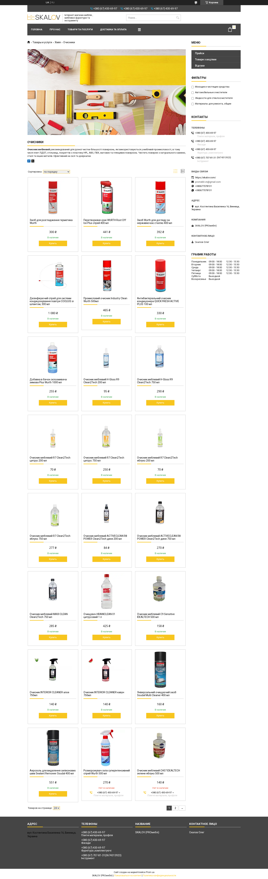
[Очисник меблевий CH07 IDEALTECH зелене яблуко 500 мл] (160, 748)
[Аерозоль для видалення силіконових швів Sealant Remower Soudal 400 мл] (53, 748)
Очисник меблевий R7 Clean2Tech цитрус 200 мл (50, 459)
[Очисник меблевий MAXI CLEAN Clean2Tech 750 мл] (53, 591)
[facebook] (28, 161)
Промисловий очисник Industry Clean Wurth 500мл (105, 300)
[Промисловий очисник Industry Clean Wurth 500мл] (106, 275)
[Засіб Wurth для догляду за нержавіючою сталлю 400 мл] (160, 197)
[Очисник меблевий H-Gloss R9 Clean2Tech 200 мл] (106, 357)
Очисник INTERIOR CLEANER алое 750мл (49, 694)
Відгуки (200, 65)
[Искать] (177, 18)
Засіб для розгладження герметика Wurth (51, 221)
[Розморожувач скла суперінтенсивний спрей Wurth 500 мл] (106, 748)
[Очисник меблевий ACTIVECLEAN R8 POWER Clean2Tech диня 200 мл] (106, 513)
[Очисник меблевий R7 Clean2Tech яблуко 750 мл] (53, 513)
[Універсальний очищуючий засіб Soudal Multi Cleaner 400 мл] (160, 669)
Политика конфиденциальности (159, 875)
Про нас (55, 29)
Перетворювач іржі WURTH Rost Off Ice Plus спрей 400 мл (104, 221)
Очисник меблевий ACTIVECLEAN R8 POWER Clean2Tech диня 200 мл (105, 537)
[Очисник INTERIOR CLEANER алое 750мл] (53, 669)
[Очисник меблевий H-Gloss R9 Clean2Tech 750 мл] (160, 357)
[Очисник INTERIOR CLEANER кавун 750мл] (106, 669)
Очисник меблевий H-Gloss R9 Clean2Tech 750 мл (155, 381)
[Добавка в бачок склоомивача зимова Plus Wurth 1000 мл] (53, 357)
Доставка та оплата (113, 29)
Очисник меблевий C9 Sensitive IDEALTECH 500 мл (156, 615)
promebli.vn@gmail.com (208, 182)
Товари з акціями (205, 59)
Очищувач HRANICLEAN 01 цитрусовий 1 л (99, 615)
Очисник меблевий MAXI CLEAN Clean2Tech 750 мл (49, 615)
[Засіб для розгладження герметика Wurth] (53, 197)
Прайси (199, 53)
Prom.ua (150, 872)
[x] (32, 161)
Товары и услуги (42, 42)
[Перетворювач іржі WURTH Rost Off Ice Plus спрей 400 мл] (106, 197)
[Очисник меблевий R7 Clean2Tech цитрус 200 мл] (53, 435)
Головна (36, 29)
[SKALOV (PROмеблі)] (43, 18)
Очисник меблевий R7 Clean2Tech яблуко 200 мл (157, 459)
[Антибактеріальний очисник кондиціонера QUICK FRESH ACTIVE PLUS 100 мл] (160, 275)
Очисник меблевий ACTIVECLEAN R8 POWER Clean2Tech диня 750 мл (159, 537)
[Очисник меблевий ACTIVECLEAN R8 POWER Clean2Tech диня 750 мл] (160, 513)
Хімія (58, 42)
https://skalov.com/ (205, 177)
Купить (53, 243)
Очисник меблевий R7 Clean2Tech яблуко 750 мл (50, 537)
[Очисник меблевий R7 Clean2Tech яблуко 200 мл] (160, 435)
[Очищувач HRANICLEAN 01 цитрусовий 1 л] (106, 591)
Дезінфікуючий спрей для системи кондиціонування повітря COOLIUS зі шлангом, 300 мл (52, 301)
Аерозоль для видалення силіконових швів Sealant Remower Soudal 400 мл (53, 772)
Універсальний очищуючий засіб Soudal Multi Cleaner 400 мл (156, 694)
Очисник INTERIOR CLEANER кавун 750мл (103, 694)
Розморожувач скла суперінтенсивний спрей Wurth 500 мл (106, 772)
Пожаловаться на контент (127, 875)
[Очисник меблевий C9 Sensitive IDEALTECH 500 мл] (160, 591)
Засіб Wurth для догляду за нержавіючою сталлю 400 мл (154, 221)
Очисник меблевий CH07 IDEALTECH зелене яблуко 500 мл (158, 772)
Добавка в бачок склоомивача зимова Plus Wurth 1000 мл (48, 381)
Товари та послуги (80, 29)
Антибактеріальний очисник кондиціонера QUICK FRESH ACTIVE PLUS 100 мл (158, 301)
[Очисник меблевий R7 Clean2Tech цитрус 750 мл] (106, 435)
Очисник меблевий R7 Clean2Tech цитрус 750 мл (103, 459)
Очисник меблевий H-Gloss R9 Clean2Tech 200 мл (101, 381)
